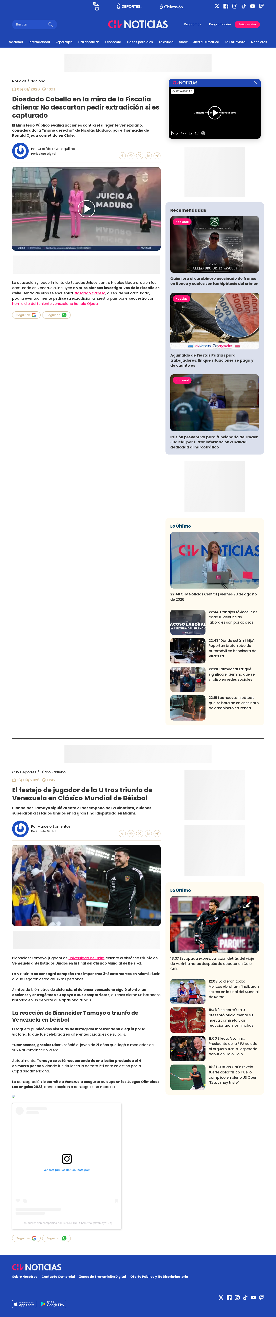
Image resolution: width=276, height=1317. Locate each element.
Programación (220, 24)
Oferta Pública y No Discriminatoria (159, 1276)
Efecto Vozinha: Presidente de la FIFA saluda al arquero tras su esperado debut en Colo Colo (233, 1046)
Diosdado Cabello (89, 293)
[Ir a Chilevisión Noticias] (138, 24)
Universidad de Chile (86, 958)
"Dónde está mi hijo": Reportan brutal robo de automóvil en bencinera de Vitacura (232, 648)
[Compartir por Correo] (157, 155)
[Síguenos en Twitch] (261, 6)
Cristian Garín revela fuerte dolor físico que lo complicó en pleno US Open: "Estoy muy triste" (233, 1075)
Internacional (39, 42)
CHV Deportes (24, 772)
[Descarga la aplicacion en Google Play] (24, 1304)
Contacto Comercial (58, 1276)
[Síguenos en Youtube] (252, 6)
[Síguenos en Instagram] (234, 6)
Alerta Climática (206, 42)
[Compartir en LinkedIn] (148, 155)
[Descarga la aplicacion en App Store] (52, 1304)
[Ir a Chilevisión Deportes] (129, 6)
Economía (113, 42)
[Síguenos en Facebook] (225, 6)
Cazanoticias (89, 42)
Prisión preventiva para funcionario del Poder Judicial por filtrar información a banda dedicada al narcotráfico (214, 442)
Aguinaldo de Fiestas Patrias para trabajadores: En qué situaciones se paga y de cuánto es (211, 360)
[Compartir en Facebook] (122, 155)
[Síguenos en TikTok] (243, 6)
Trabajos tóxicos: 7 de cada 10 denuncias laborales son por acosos (233, 617)
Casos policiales (140, 42)
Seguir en (23, 315)
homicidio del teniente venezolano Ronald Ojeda (55, 303)
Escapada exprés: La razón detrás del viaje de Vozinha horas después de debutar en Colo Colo (212, 963)
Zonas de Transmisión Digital (102, 1276)
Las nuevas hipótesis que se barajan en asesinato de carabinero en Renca (234, 703)
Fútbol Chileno (53, 772)
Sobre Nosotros (24, 1276)
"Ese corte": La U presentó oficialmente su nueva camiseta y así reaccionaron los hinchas (231, 1017)
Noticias (19, 81)
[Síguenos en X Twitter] (217, 6)
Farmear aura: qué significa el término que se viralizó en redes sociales (232, 674)
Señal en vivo (247, 24)
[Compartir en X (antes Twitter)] (139, 155)
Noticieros (259, 42)
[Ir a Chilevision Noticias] (138, 1267)
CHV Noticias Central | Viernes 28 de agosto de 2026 (213, 597)
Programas (192, 24)
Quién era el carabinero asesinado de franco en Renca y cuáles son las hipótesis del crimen (214, 281)
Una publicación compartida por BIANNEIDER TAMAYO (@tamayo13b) (66, 1222)
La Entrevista (235, 42)
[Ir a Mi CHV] (96, 6)
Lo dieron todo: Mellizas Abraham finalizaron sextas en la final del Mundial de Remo (234, 989)
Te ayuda (166, 42)
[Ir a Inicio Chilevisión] (171, 6)
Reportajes (64, 42)
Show (183, 42)
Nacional (16, 42)
